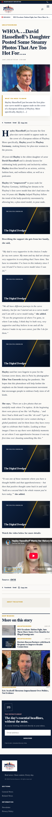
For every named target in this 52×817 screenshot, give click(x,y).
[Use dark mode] (47, 2)
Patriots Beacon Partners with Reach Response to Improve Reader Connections (33, 644)
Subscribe (27, 738)
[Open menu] (48, 9)
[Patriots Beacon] (8, 9)
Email (14, 123)
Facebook (7, 123)
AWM (13, 579)
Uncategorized (9, 25)
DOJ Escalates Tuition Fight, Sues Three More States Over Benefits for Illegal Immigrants (31, 17)
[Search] (42, 9)
